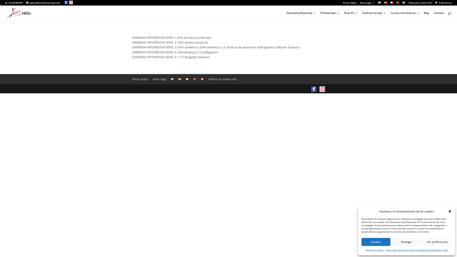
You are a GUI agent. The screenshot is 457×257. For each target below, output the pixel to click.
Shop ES (349, 13)
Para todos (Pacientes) (299, 13)
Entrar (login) (350, 3)
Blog (426, 13)
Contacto (439, 13)
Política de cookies (374, 250)
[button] (450, 211)
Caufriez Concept (372, 13)
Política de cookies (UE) (420, 3)
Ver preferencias (437, 242)
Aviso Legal (365, 3)
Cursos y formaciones (402, 13)
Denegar (406, 242)
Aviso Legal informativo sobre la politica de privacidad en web (417, 250)
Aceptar (376, 242)
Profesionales (328, 13)
